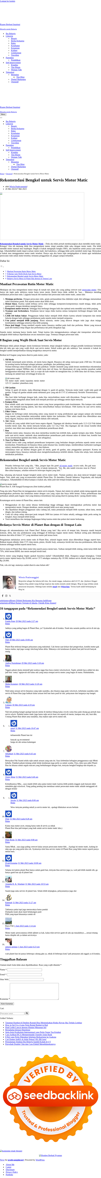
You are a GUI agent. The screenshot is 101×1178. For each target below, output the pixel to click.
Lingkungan (16, 36)
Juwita (13, 767)
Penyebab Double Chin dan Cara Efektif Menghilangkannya (30, 1011)
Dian (7, 786)
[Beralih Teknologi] (46, 127)
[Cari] (27, 980)
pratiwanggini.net (16, 1127)
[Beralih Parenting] (46, 112)
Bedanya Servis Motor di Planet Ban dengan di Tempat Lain (29, 246)
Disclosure (10, 1137)
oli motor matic (66, 433)
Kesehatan (15, 29)
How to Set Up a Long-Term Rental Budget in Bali (26, 992)
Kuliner (14, 34)
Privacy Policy (12, 1139)
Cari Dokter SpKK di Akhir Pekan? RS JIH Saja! (25, 1006)
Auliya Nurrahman (13, 630)
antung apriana (11, 914)
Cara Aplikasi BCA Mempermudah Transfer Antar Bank (28, 1002)
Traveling (15, 39)
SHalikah (9, 721)
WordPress (40, 1127)
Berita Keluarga (17, 24)
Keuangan (15, 31)
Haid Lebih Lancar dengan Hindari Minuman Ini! (25, 994)
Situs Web (4, 946)
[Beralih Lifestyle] (46, 91)
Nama (3, 937)
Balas (7, 591)
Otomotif (15, 65)
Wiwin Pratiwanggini (18, 154)
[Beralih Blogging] (46, 129)
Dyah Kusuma (11, 830)
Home (2, 141)
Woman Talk (16, 53)
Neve (2, 1127)
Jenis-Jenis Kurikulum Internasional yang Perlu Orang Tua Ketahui (33, 999)
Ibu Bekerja (11, 17)
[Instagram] (6, 563)
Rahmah (8, 870)
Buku (13, 27)
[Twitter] (10, 563)
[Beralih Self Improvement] (46, 117)
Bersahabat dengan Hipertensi (17, 997)
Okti (7, 607)
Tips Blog (20, 60)
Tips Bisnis (15, 51)
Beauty (14, 22)
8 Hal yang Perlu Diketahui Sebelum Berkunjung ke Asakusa (30, 1004)
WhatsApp (65, 554)
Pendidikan (15, 44)
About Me (10, 1132)
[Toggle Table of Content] (2, 234)
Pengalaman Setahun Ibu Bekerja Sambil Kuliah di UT (28, 1009)
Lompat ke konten (7, 1)
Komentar (5, 966)
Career (8, 1134)
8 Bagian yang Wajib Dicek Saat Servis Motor (24, 241)
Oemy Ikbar (10, 744)
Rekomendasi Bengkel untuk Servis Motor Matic (25, 243)
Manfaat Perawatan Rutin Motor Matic (21, 238)
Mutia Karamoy (11, 651)
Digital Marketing (18, 63)
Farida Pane (10, 588)
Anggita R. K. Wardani (15, 851)
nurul (13, 695)
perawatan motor (89, 257)
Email (3, 942)
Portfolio (9, 1142)
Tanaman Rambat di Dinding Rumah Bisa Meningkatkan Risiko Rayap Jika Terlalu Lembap (43, 990)
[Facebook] (2, 563)
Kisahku (14, 48)
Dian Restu (10, 807)
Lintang (8, 672)
